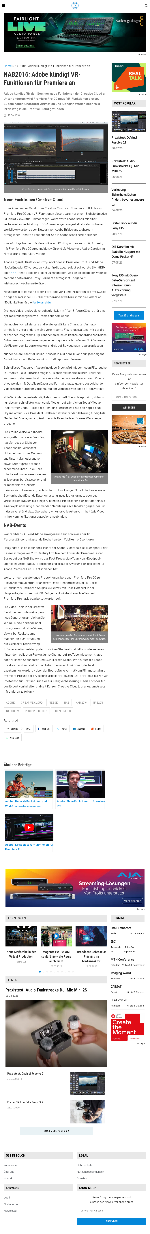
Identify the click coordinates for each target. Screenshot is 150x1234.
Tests (12, 980)
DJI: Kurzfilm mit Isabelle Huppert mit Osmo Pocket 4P (126, 252)
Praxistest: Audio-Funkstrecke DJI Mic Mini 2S (125, 166)
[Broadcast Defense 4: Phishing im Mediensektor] (91, 936)
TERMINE (119, 918)
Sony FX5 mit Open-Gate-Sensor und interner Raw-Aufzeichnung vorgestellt (125, 285)
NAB (66, 702)
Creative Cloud (32, 702)
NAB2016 (98, 702)
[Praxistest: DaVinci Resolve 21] (87, 1083)
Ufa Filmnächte (121, 928)
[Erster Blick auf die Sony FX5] (87, 1112)
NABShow (12, 711)
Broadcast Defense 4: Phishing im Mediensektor (91, 956)
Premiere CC (62, 711)
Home (8, 66)
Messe (53, 702)
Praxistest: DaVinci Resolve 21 (26, 1073)
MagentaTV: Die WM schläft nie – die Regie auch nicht (56, 956)
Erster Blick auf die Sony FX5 (25, 1102)
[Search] (146, 5)
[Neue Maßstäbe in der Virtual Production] (21, 936)
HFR (13, 272)
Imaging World (121, 973)
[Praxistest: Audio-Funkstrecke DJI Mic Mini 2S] (56, 1033)
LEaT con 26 (119, 1000)
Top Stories (17, 918)
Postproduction (36, 711)
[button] (10, 949)
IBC (113, 942)
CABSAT (116, 987)
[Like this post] (30, 729)
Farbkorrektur (42, 302)
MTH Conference (122, 959)
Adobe (10, 702)
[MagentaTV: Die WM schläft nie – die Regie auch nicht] (56, 936)
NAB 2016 (81, 702)
